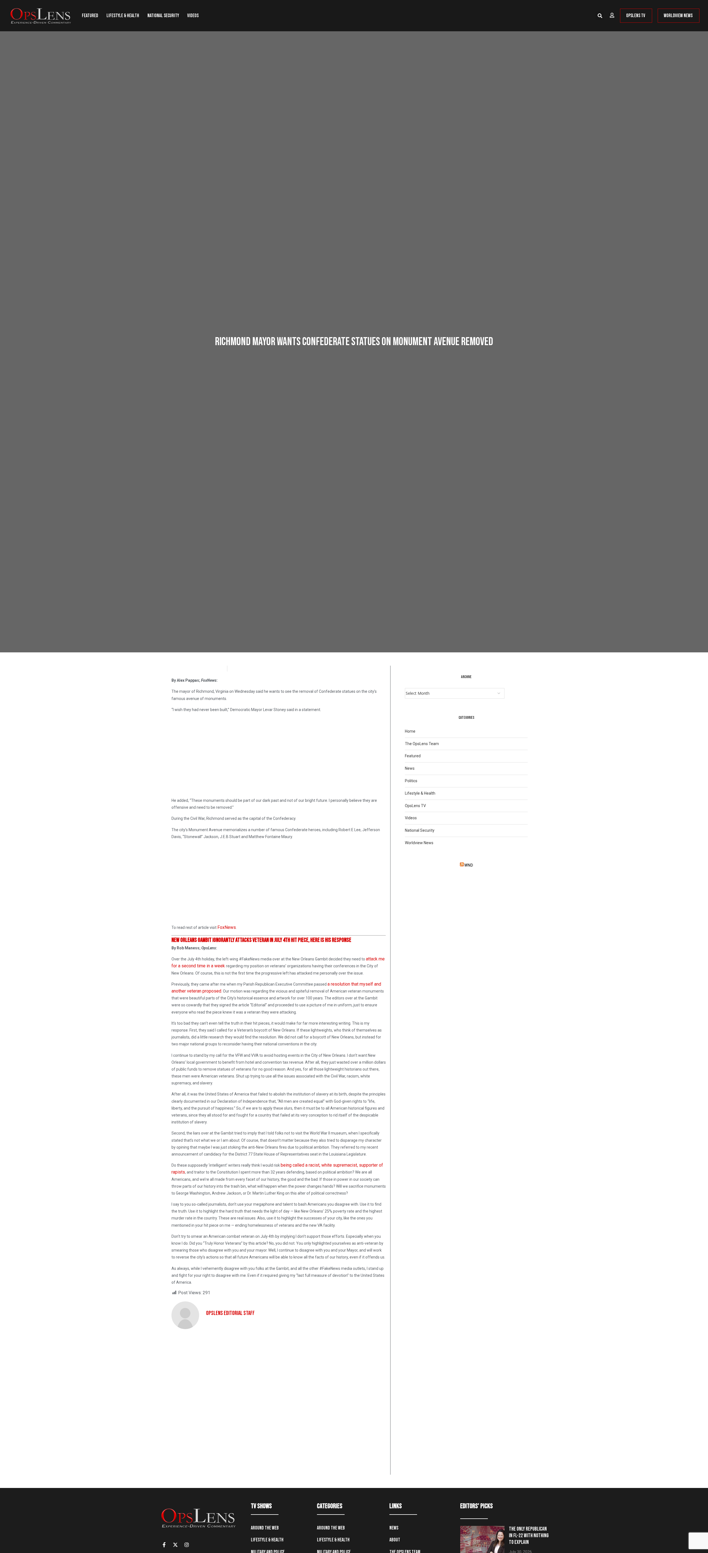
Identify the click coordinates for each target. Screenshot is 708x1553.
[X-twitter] (175, 1545)
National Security (163, 16)
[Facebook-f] (164, 1545)
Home (410, 731)
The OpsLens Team (422, 743)
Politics (411, 781)
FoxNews (226, 927)
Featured (90, 16)
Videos (193, 16)
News (410, 768)
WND (468, 865)
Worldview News (419, 843)
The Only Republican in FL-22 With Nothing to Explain (529, 1536)
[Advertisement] (278, 756)
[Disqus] (278, 1404)
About (394, 1540)
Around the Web (265, 1528)
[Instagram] (187, 1545)
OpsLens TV (415, 805)
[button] (600, 16)
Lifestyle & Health (122, 16)
